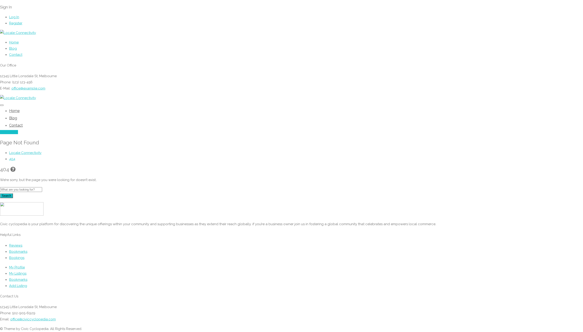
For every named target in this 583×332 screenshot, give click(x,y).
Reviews (15, 245)
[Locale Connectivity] (18, 33)
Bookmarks (18, 252)
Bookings (16, 258)
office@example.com (28, 88)
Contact (15, 55)
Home (14, 42)
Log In (14, 17)
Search (6, 195)
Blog (13, 48)
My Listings (17, 273)
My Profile (17, 267)
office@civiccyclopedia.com (33, 319)
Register (15, 23)
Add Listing (9, 132)
